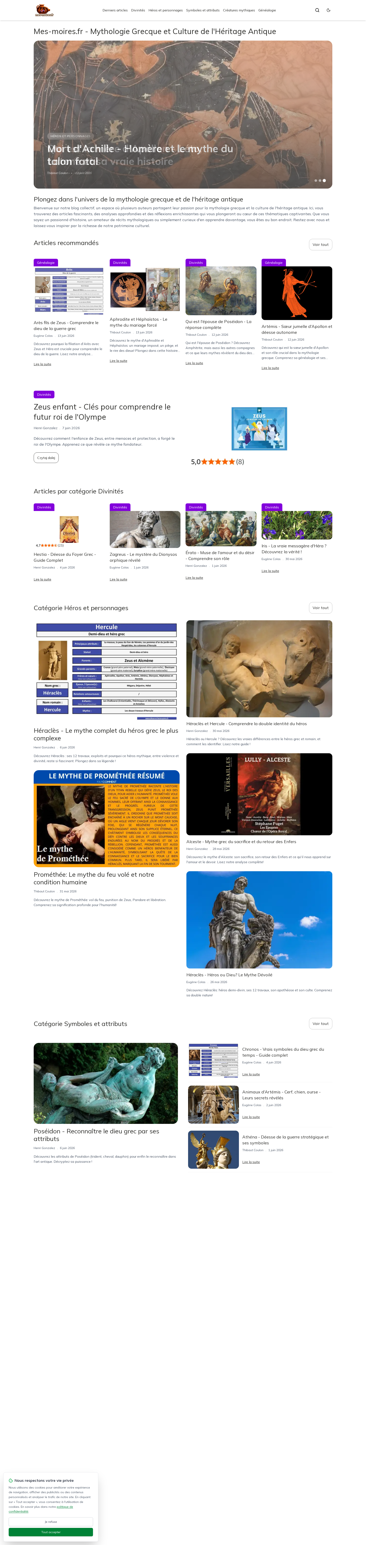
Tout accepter (51, 1532)
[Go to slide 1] (316, 180)
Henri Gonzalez (44, 567)
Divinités (138, 10)
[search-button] (317, 10)
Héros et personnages (165, 10)
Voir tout (321, 244)
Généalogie (267, 10)
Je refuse (51, 1522)
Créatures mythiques (239, 10)
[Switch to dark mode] (328, 10)
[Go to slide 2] (320, 180)
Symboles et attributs (203, 10)
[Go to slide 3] (324, 180)
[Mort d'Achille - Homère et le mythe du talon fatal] (183, 115)
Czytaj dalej (46, 458)
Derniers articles (115, 10)
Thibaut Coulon (57, 173)
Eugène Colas (43, 336)
